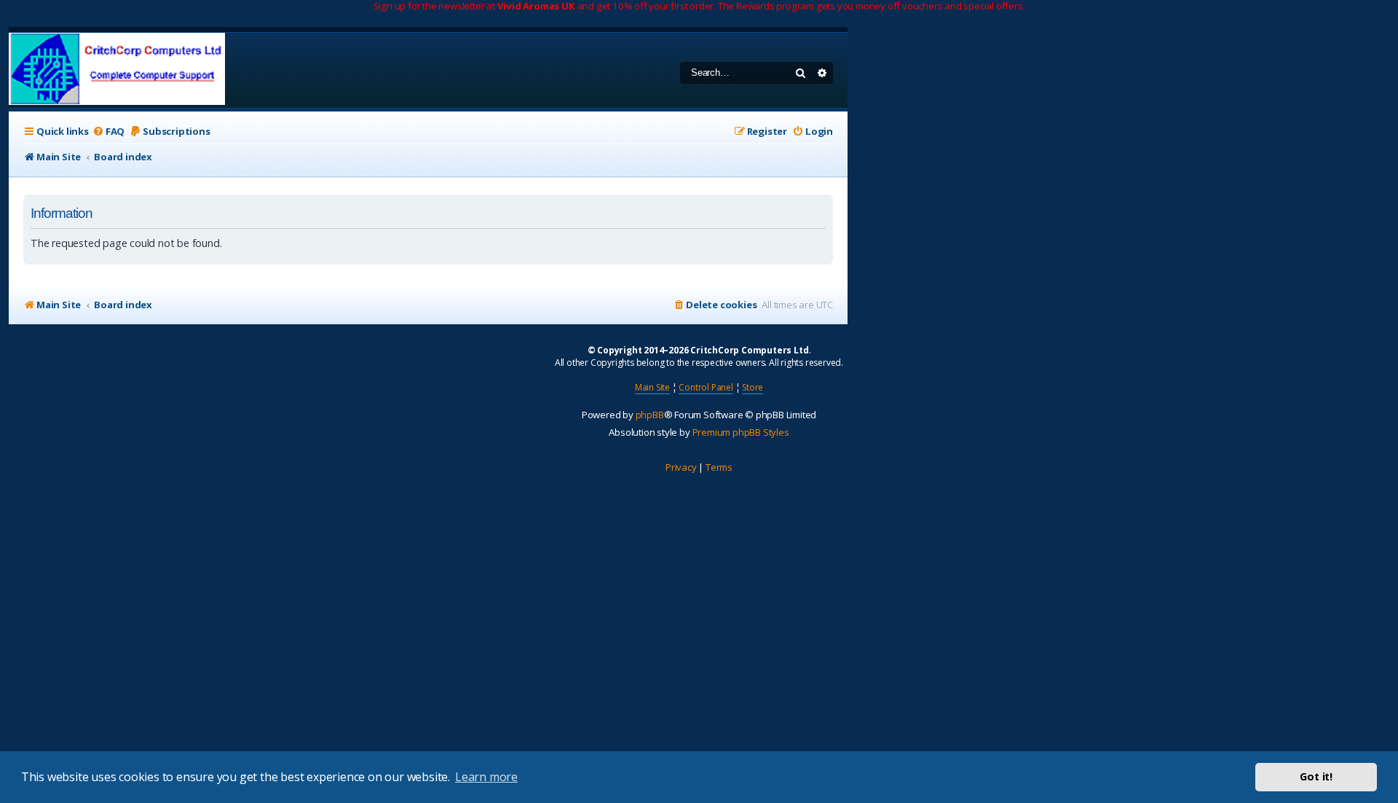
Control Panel (705, 387)
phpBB (650, 414)
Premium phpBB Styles (740, 432)
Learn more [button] (486, 777)
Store (752, 387)
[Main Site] (117, 70)
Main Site (652, 387)
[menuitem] (108, 131)
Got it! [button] (1316, 776)
